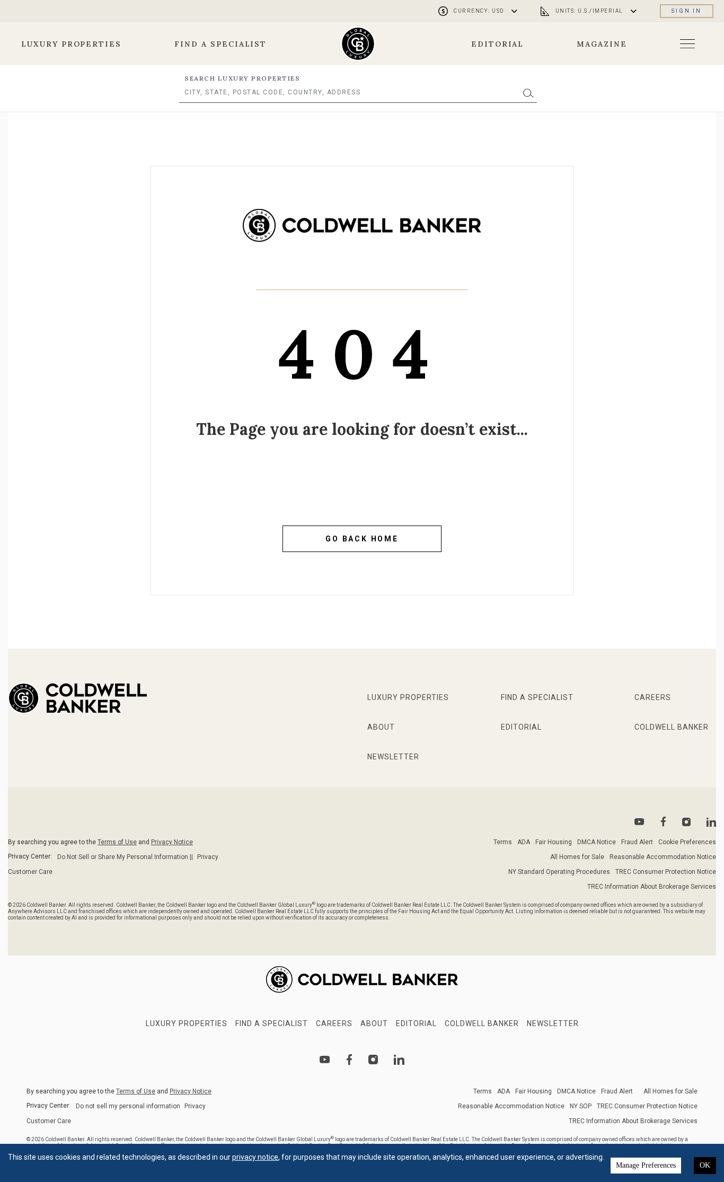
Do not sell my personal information (128, 1106)
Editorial (497, 44)
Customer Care (30, 871)
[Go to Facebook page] (663, 822)
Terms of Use (117, 842)
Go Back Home (362, 539)
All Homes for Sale (577, 857)
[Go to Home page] (362, 233)
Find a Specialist (220, 44)
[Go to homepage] (358, 44)
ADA (523, 842)
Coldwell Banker (671, 727)
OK (705, 1165)
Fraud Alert (637, 842)
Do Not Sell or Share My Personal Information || (125, 857)
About (381, 727)
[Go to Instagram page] (686, 822)
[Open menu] (687, 43)
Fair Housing (553, 842)
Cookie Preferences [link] (687, 842)
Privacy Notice (172, 842)
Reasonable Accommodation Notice (663, 857)
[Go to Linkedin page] (711, 822)
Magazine (602, 44)
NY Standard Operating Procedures (559, 871)
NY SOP (580, 1106)
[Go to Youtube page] (639, 821)
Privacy (207, 857)
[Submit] (528, 92)
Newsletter (393, 756)
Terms (502, 842)
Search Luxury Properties (242, 78)
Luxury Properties (71, 44)
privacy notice (255, 1157)
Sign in (687, 11)
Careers (652, 697)
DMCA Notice (596, 842)
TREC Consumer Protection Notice (665, 871)
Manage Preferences (646, 1165)
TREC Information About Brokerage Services (651, 886)
